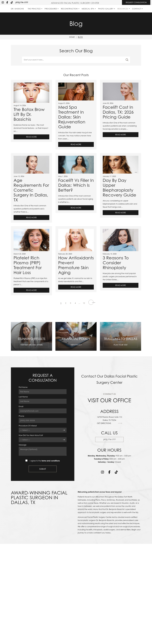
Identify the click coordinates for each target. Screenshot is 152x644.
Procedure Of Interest (28, 426)
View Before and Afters (31, 345)
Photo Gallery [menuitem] (106, 9)
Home (72, 37)
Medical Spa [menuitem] (88, 9)
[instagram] (3, 2)
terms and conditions (51, 461)
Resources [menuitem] (123, 9)
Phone (21, 416)
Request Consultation (136, 2)
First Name (23, 387)
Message (22, 445)
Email (21, 406)
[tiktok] (12, 2)
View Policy (76, 345)
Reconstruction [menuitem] (69, 9)
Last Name (23, 397)
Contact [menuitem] (136, 9)
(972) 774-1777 (21, 2)
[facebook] (7, 2)
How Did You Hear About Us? (31, 435)
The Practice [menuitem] (34, 9)
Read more (31, 137)
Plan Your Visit (121, 345)
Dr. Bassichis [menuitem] (17, 9)
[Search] (127, 60)
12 (84, 303)
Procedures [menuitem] (51, 9)
